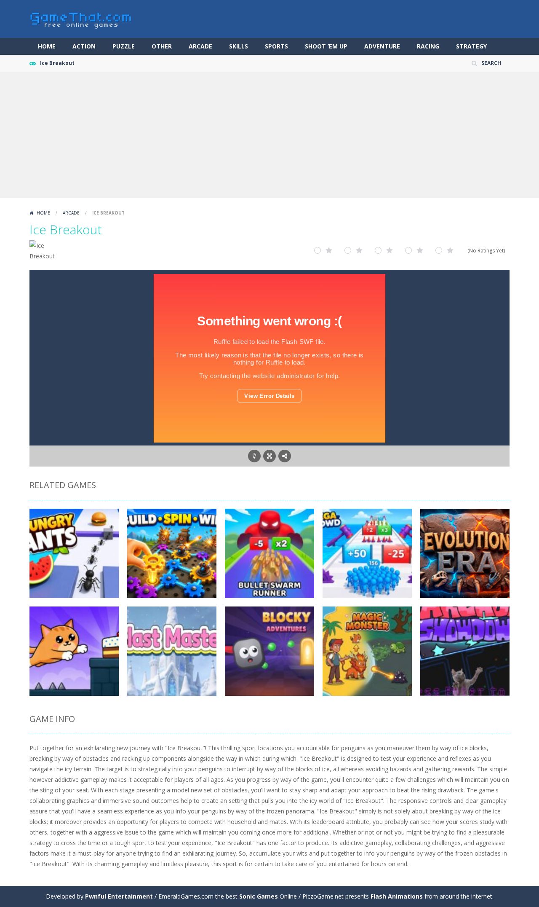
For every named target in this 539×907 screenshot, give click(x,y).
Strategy (471, 46)
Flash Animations (397, 896)
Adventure (382, 46)
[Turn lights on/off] (254, 456)
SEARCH (491, 63)
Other (162, 46)
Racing (428, 46)
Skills (238, 46)
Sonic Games (258, 896)
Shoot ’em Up (326, 46)
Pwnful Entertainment (119, 896)
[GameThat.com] (81, 18)
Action (84, 46)
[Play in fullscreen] (269, 456)
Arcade (200, 46)
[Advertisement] (269, 135)
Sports (276, 46)
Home (47, 46)
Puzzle (123, 46)
